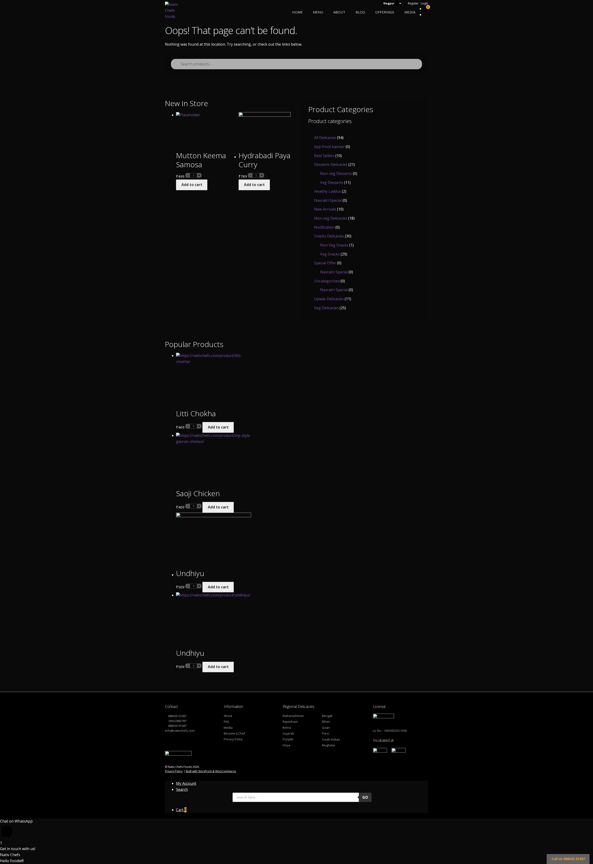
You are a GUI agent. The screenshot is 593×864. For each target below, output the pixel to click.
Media (409, 12)
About (339, 12)
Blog (360, 12)
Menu (318, 12)
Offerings (384, 12)
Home (297, 12)
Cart (181, 809)
